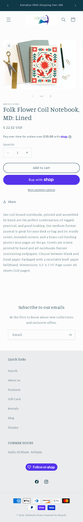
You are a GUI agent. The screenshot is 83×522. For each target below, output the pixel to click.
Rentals (13, 408)
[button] (8, 19)
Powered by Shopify (55, 515)
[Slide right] (50, 96)
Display (13, 427)
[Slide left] (32, 96)
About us (14, 380)
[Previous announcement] (7, 5)
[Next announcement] (75, 5)
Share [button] (12, 201)
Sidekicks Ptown (34, 515)
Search (13, 370)
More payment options (41, 189)
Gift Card (14, 399)
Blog (11, 418)
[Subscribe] (70, 335)
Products (14, 389)
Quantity (8, 144)
